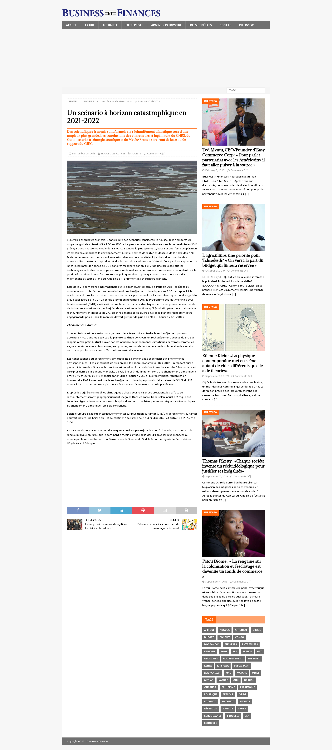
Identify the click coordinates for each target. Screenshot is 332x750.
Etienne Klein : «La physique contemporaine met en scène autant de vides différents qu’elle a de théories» (232, 363)
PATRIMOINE (247, 687)
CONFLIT (224, 637)
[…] (247, 194)
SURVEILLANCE (212, 716)
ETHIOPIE (209, 651)
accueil (71, 25)
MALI (229, 673)
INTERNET (254, 659)
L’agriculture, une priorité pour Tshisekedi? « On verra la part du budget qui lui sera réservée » (232, 260)
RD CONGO (228, 701)
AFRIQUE (209, 630)
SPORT (242, 709)
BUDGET (209, 637)
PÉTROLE (228, 694)
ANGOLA (225, 630)
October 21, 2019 (215, 271)
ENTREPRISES (134, 25)
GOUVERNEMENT (233, 659)
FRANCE (247, 651)
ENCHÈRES (231, 644)
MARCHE (242, 673)
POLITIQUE (210, 694)
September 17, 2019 (216, 476)
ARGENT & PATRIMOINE (166, 25)
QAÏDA (242, 694)
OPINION (249, 680)
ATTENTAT (241, 630)
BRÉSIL (257, 630)
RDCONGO (210, 701)
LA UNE (90, 25)
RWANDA (245, 701)
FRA (235, 651)
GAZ (259, 651)
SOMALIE (227, 709)
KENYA (208, 666)
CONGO (239, 637)
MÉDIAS (208, 680)
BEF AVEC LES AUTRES (113, 154)
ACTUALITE (110, 25)
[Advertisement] (166, 58)
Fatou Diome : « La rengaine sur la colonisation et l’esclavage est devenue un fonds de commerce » (232, 569)
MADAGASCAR (212, 673)
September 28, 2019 (83, 154)
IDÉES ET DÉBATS (200, 25)
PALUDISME (228, 687)
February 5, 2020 (215, 170)
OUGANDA (210, 687)
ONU (236, 680)
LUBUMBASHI (241, 666)
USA (247, 716)
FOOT (224, 651)
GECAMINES (211, 659)
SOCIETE (225, 25)
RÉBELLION (210, 709)
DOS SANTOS (211, 644)
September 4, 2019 (216, 582)
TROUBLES (233, 716)
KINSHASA (223, 666)
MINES (255, 673)
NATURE (223, 680)
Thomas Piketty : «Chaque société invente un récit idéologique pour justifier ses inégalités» (233, 466)
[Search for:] (246, 90)
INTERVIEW (246, 25)
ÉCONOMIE (210, 723)
